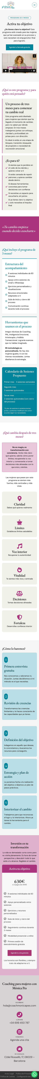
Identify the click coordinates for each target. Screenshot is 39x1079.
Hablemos (19, 1037)
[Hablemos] (19, 1032)
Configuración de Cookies (27, 1076)
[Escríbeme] (19, 997)
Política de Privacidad (24, 1074)
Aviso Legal (9, 1074)
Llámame (19, 1020)
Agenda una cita (19, 1040)
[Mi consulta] (19, 1049)
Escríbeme (19, 1002)
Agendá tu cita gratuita (19, 953)
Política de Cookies (7, 1076)
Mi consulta (19, 1054)
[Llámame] (19, 1015)
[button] (34, 1074)
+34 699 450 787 (19, 1022)
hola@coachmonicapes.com (19, 1005)
